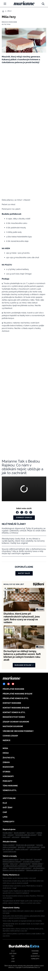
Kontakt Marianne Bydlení (16, 708)
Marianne (35, 951)
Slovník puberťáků (19, 833)
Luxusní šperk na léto (9, 851)
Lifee (5, 817)
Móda (5, 748)
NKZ (12, 956)
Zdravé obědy (25, 837)
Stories (6, 772)
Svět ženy (8, 808)
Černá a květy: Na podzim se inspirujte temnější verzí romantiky (22, 921)
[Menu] (5, 4)
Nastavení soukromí (13, 726)
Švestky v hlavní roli (26, 859)
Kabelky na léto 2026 (21, 849)
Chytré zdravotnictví (33, 847)
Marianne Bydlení (23, 665)
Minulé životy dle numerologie (25, 845)
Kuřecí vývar (14, 863)
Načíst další (24, 573)
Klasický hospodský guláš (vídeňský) (20, 868)
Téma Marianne (10, 786)
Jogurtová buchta (24, 863)
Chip (5, 812)
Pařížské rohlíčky (37, 863)
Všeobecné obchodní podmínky (18, 731)
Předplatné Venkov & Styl (15, 698)
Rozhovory (8, 767)
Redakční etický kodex (14, 717)
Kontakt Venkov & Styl (14, 712)
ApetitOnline (9, 798)
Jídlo (9, 11)
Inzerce (6, 740)
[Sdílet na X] (21, 512)
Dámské (35, 953)
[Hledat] (43, 3)
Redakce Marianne (9, 22)
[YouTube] (13, 684)
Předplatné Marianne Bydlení (17, 694)
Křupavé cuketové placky (10, 859)
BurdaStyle (35, 956)
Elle (5, 803)
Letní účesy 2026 (35, 849)
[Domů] (24, 3)
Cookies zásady (10, 736)
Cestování (10, 835)
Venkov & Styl (10, 790)
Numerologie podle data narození (25, 835)
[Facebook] (4, 684)
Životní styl (9, 758)
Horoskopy (8, 776)
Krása (6, 753)
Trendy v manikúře (8, 845)
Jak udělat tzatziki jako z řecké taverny (15, 866)
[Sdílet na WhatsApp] (30, 512)
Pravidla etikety (7, 833)
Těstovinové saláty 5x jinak (34, 870)
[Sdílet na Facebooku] (17, 512)
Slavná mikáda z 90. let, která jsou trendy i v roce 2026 (19, 878)
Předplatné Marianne (13, 689)
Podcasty (7, 781)
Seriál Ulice (21, 847)
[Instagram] (8, 684)
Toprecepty (8, 822)
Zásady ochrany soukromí (16, 722)
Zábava (6, 762)
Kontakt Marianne (12, 703)
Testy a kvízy (31, 833)
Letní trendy (15, 837)
